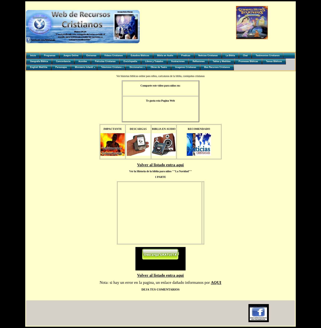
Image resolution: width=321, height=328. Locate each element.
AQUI (216, 282)
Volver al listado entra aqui (160, 165)
